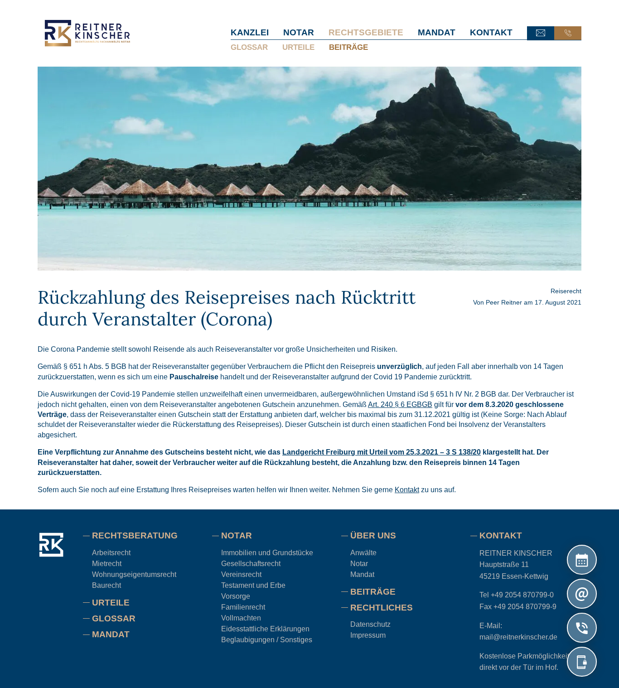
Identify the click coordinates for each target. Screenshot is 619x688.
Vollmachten (241, 618)
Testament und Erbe (253, 585)
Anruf (567, 33)
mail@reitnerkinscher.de (518, 637)
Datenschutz (370, 624)
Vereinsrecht (241, 574)
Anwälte (363, 553)
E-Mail (540, 33)
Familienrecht (243, 607)
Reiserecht (566, 291)
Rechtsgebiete (366, 32)
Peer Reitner (504, 302)
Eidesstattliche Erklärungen (265, 629)
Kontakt (491, 32)
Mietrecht (106, 563)
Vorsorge (235, 596)
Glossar (249, 47)
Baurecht (106, 585)
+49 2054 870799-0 (522, 595)
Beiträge (348, 47)
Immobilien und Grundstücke (267, 553)
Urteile (298, 47)
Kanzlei (250, 32)
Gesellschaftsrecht (250, 563)
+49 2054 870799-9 (524, 606)
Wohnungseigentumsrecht (134, 574)
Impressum (368, 635)
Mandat (436, 32)
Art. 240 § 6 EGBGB (400, 404)
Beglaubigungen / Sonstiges (266, 640)
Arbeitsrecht (111, 553)
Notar (298, 32)
